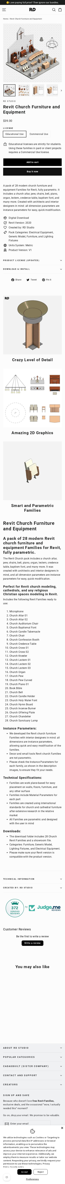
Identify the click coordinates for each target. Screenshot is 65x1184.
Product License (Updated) (21, 260)
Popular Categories (19, 1057)
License (8, 128)
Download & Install (16, 269)
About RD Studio (16, 1048)
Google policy (17, 1167)
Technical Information (18, 879)
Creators (10, 1084)
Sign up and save (16, 1095)
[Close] (62, 1128)
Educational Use (15, 134)
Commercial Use (39, 134)
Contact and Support (20, 1075)
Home (5, 19)
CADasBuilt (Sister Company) (26, 1066)
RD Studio (9, 101)
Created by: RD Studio (18, 888)
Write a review (32, 943)
